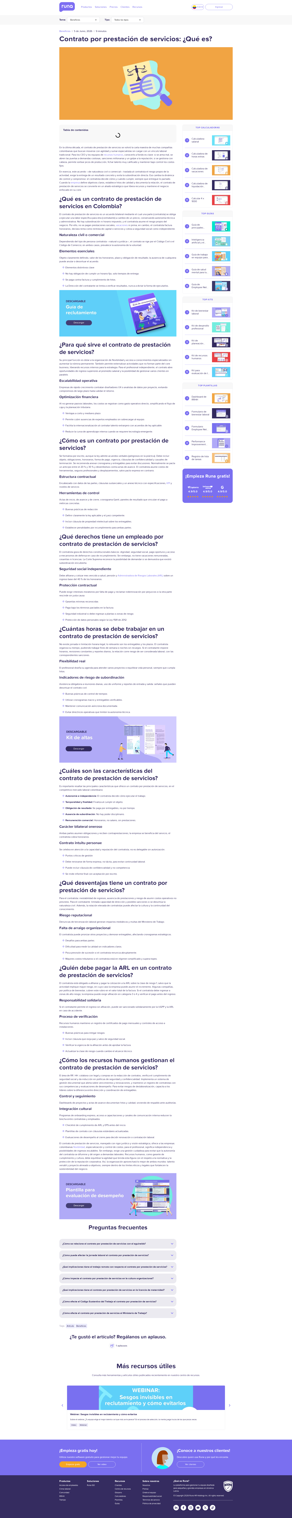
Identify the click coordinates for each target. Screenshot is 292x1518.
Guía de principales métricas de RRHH (198, 226)
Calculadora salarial (198, 140)
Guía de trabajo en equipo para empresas (200, 256)
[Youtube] (198, 1507)
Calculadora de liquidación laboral (200, 185)
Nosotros (146, 1485)
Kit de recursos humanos (199, 357)
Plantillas (119, 1500)
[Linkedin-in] (176, 1507)
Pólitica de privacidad (151, 1503)
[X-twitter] (205, 1507)
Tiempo (62, 1500)
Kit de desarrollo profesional (200, 327)
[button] (62, 1405)
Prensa (145, 1489)
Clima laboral (65, 1489)
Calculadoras (120, 1496)
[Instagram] (190, 1507)
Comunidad (64, 1492)
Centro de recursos (123, 1489)
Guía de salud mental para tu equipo (199, 271)
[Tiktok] (212, 1507)
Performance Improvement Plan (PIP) (199, 443)
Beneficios (75, 20)
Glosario (118, 1492)
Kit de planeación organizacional (199, 342)
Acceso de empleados (68, 1485)
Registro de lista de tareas (200, 458)
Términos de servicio (151, 1500)
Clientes (118, 1485)
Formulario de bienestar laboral (200, 413)
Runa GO (91, 1485)
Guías (117, 1503)
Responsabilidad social (152, 1496)
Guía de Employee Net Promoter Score (200, 286)
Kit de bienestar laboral (200, 312)
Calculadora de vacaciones (200, 170)
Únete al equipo (149, 1492)
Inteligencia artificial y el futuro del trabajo (198, 241)
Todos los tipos (121, 20)
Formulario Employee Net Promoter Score (200, 428)
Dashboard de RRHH (199, 398)
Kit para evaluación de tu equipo (200, 372)
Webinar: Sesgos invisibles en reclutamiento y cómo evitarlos (103, 1414)
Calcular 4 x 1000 (198, 200)
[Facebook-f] (183, 1507)
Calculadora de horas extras (200, 155)
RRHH (61, 1496)
